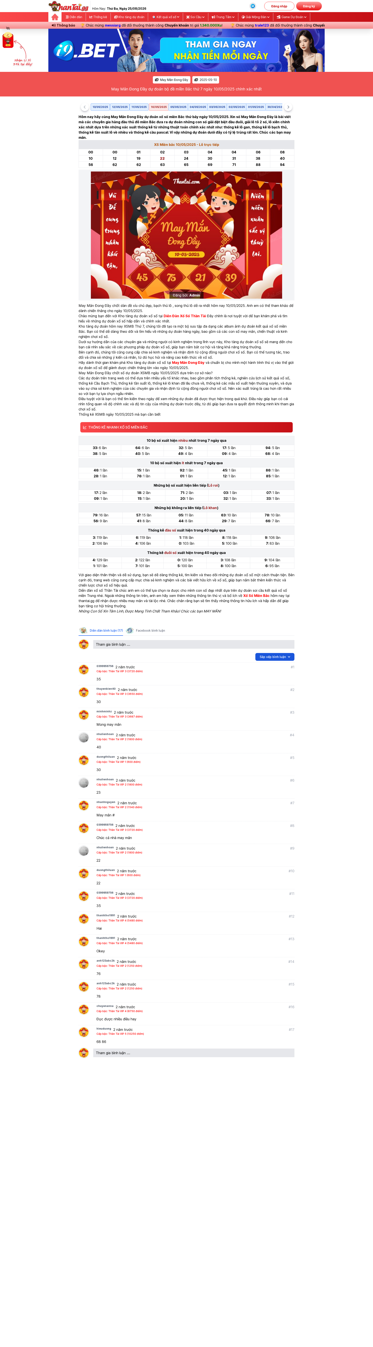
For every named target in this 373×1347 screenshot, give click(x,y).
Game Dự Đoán (292, 17)
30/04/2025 (275, 107)
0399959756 (104, 666)
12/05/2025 (120, 107)
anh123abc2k (105, 960)
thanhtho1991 (105, 915)
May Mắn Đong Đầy (174, 80)
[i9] (186, 50)
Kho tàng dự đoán (131, 17)
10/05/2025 (159, 107)
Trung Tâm (223, 17)
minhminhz (104, 711)
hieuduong (103, 1028)
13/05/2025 (100, 107)
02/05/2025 (237, 107)
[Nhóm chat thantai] (252, 6)
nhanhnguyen (105, 802)
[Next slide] (288, 107)
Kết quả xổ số (166, 17)
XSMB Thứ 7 (134, 326)
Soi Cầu (196, 17)
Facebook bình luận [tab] (150, 630)
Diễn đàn (75, 17)
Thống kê (99, 17)
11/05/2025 (139, 107)
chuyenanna (105, 1006)
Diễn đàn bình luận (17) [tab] (106, 630)
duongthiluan (105, 756)
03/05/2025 (217, 107)
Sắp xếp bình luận (273, 657)
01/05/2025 (256, 107)
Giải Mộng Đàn (256, 17)
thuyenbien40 (106, 688)
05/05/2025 (178, 107)
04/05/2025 (198, 107)
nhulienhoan (105, 734)
